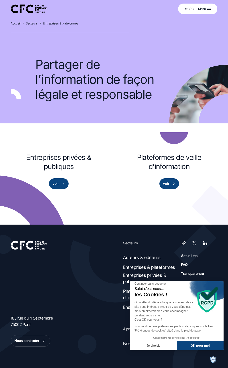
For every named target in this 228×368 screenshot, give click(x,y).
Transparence (192, 273)
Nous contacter (26, 340)
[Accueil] (29, 9)
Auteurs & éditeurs (142, 257)
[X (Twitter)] (194, 243)
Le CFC (188, 9)
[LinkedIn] (205, 243)
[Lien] (183, 243)
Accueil (15, 23)
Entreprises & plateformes (60, 23)
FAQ (184, 264)
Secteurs (32, 23)
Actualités (189, 255)
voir (56, 183)
